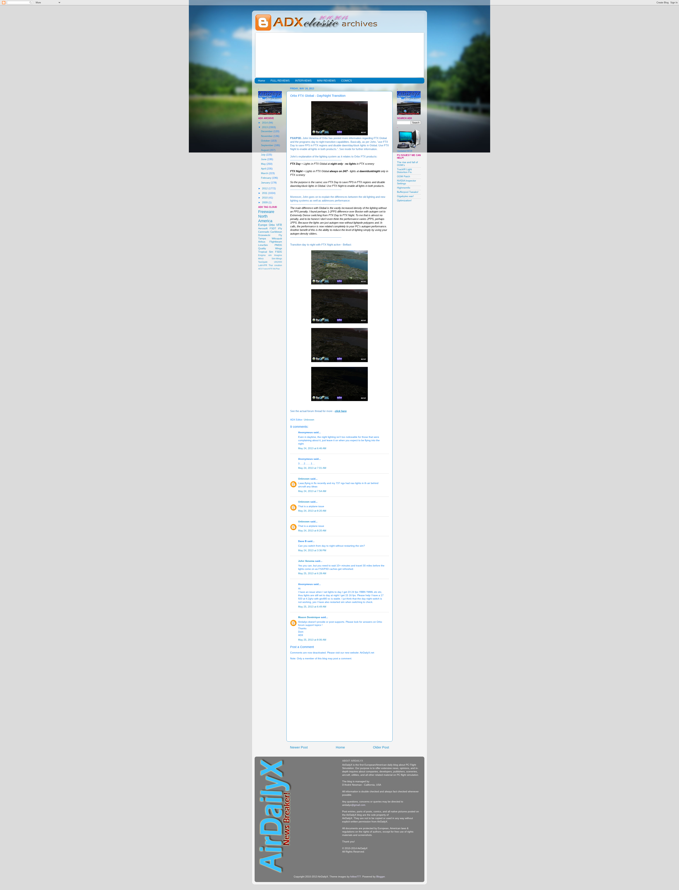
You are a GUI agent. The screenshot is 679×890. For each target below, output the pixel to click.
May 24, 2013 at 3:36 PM (312, 550)
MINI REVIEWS (326, 80)
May (263, 164)
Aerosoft (263, 228)
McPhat (276, 269)
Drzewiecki (264, 235)
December (267, 131)
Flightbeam (275, 241)
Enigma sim (265, 255)
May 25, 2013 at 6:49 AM (312, 606)
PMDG (278, 245)
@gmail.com (358, 805)
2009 (265, 202)
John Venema (306, 561)
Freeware (266, 211)
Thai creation (275, 265)
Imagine (278, 255)
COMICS (346, 80)
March (265, 173)
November (267, 136)
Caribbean (276, 232)
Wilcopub (277, 238)
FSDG (278, 251)
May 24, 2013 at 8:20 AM (312, 510)
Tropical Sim (265, 251)
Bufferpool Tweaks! (407, 192)
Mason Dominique (309, 617)
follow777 (355, 876)
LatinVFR (262, 265)
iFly (280, 228)
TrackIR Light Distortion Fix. (404, 171)
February (266, 178)
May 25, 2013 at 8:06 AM (312, 639)
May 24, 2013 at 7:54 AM (312, 491)
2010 (265, 197)
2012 (265, 188)
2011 (265, 193)
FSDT (273, 228)
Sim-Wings (277, 258)
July (263, 154)
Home (261, 80)
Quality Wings (270, 248)
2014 (265, 122)
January (266, 182)
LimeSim (263, 245)
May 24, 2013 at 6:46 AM (312, 448)
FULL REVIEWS (280, 80)
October (266, 140)
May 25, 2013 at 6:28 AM (312, 573)
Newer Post (299, 747)
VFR (279, 224)
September (267, 145)
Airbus (261, 241)
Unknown (304, 478)
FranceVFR (267, 269)
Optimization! (404, 200)
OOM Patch (403, 176)
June (264, 159)
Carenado (263, 232)
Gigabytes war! (405, 196)
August (265, 150)
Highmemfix (403, 187)
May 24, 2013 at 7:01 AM (312, 468)
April (264, 168)
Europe (262, 224)
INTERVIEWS (303, 80)
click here (341, 411)
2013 (265, 127)
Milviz (261, 258)
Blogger (380, 876)
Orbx (272, 224)
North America (265, 218)
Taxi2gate (263, 262)
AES (260, 269)
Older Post (381, 747)
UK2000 (278, 262)
